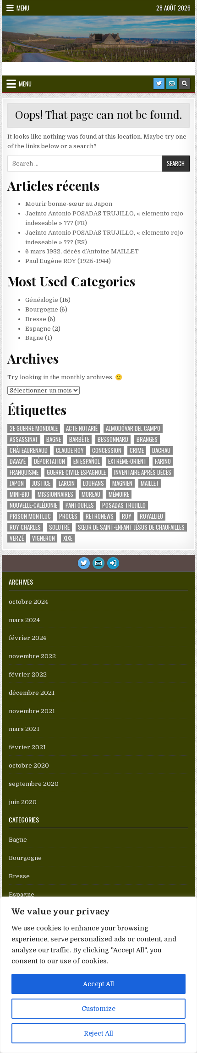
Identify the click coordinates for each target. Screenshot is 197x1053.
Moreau (91, 494)
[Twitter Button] (158, 83)
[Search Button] (184, 83)
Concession (106, 450)
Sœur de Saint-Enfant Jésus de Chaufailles (131, 527)
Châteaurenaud (29, 450)
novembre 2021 (32, 711)
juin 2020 (23, 802)
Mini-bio (19, 494)
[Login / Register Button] (113, 563)
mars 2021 (24, 728)
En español (86, 461)
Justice (41, 483)
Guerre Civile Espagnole (76, 472)
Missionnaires (55, 494)
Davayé (18, 461)
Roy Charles (25, 527)
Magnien (122, 483)
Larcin (67, 483)
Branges (147, 439)
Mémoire (119, 494)
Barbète (79, 439)
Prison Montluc (30, 516)
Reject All (98, 1033)
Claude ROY (70, 450)
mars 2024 (24, 620)
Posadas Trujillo (124, 505)
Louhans (93, 483)
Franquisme (24, 472)
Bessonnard (113, 439)
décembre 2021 (32, 692)
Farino (163, 461)
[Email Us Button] (171, 83)
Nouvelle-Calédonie (33, 505)
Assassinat (24, 439)
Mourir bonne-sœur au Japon (68, 203)
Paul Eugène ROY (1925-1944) (68, 261)
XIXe (67, 538)
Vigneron (43, 538)
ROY (126, 516)
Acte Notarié (82, 428)
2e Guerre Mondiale (34, 428)
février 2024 (27, 637)
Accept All (98, 984)
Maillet (150, 483)
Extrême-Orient (127, 461)
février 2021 (27, 747)
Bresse (35, 319)
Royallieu (151, 516)
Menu (22, 7)
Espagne (38, 328)
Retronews (100, 516)
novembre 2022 (32, 656)
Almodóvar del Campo (133, 428)
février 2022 (28, 674)
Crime (137, 450)
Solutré (59, 527)
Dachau (161, 450)
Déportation (49, 461)
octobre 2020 (29, 765)
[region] (98, 975)
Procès (68, 516)
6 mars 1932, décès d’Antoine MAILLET (82, 251)
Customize (98, 1008)
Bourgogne (41, 309)
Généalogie (41, 299)
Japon (17, 483)
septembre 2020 (34, 783)
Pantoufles (80, 505)
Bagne (34, 337)
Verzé (17, 538)
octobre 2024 (28, 601)
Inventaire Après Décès (142, 472)
